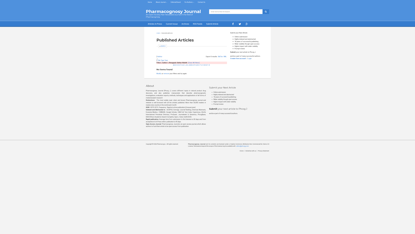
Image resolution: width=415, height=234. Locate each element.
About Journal (161, 2)
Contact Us (201, 2)
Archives (185, 24)
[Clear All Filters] (194, 63)
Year (166, 60)
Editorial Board (176, 2)
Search (163, 46)
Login (250, 58)
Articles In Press (155, 24)
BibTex (220, 57)
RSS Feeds (197, 24)
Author (159, 57)
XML (225, 57)
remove (166, 74)
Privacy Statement (263, 151)
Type (162, 60)
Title (158, 60)
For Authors (189, 2)
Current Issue (172, 24)
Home (150, 2)
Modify (158, 74)
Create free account (238, 58)
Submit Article (212, 24)
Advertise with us (250, 151)
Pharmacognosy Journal (173, 11)
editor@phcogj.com (242, 146)
